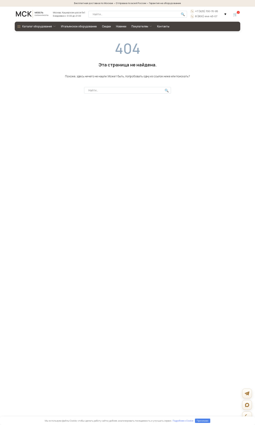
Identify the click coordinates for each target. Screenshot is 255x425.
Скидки (106, 26)
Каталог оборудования (37, 26)
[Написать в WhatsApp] (247, 416)
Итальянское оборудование (79, 26)
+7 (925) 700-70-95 (206, 11)
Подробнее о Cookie (183, 420)
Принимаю (202, 420)
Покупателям (139, 26)
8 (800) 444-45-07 (206, 16)
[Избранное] (225, 14)
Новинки (121, 26)
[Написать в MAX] (247, 405)
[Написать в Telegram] (247, 393)
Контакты (163, 26)
